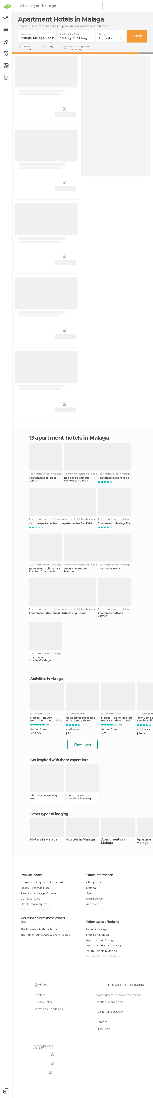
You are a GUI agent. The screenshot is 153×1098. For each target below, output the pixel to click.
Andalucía (92, 904)
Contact (101, 1021)
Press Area (103, 1028)
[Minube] (7, 6)
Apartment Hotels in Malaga (104, 945)
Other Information (99, 875)
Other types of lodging (102, 922)
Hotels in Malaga (44, 839)
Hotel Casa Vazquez (34, 904)
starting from (38, 729)
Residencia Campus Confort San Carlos (76, 479)
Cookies (40, 994)
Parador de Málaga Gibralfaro (40, 893)
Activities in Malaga (46, 679)
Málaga (91, 887)
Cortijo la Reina (30, 898)
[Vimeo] (46, 1040)
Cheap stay (93, 882)
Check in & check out (69, 33)
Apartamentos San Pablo (78, 523)
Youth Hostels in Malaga (101, 950)
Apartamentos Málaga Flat (114, 523)
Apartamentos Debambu (44, 613)
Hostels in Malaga (80, 839)
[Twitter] (41, 1040)
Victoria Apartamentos (43, 523)
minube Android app (109, 1001)
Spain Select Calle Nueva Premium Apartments (44, 570)
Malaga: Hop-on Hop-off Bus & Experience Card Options (116, 719)
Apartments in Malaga (113, 841)
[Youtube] (51, 1040)
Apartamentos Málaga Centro (43, 479)
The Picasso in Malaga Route (44, 797)
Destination (26, 33)
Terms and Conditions (49, 1008)
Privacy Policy (43, 1001)
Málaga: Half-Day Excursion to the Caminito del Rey (46, 719)
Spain (90, 893)
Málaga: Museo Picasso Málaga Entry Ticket (80, 719)
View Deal (65, 114)
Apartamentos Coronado (113, 477)
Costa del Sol (94, 898)
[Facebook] (36, 1040)
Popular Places (31, 875)
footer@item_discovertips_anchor (118, 994)
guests (102, 33)
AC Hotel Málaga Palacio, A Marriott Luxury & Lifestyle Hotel (44, 885)
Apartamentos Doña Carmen (110, 614)
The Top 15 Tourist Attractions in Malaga (79, 797)
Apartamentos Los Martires (75, 570)
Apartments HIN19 (109, 568)
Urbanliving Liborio (74, 613)
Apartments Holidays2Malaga (40, 659)
